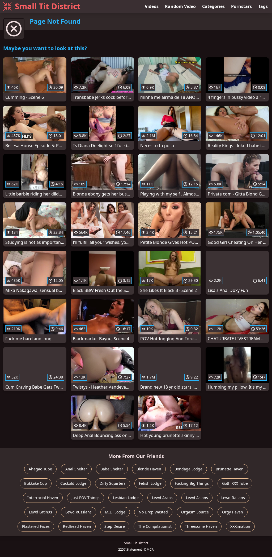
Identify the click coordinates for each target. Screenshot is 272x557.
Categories (213, 6)
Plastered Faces (36, 526)
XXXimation (240, 526)
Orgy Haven (232, 512)
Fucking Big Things (192, 483)
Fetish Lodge (150, 483)
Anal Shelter (76, 468)
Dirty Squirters (113, 483)
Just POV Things (85, 497)
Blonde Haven (149, 468)
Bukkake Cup (35, 483)
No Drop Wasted (153, 512)
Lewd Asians (197, 497)
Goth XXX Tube (235, 483)
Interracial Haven (42, 497)
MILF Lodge (115, 512)
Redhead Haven (77, 526)
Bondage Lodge (188, 468)
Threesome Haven (201, 526)
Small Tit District (47, 6)
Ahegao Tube (40, 468)
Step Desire (114, 526)
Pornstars (241, 6)
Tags (263, 6)
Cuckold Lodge (73, 483)
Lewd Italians (233, 497)
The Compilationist (155, 526)
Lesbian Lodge (126, 497)
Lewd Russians (78, 512)
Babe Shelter (111, 468)
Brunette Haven (230, 468)
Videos (152, 6)
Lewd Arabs (162, 497)
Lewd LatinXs (40, 512)
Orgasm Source (195, 512)
